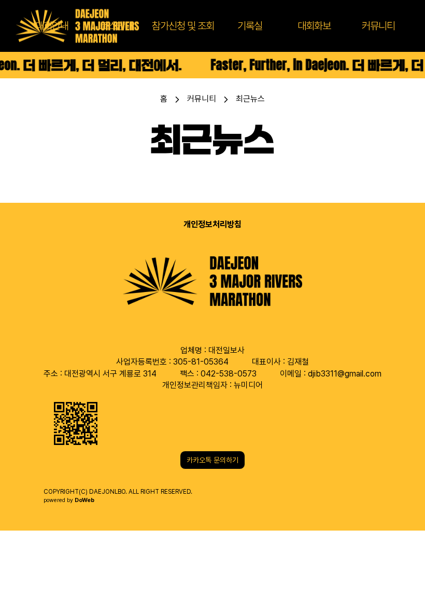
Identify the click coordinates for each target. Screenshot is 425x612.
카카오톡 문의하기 (212, 460)
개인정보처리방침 (212, 224)
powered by (69, 500)
